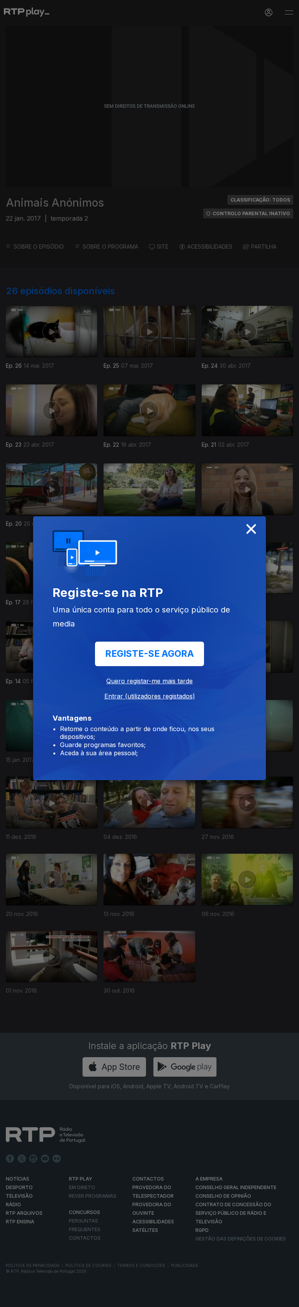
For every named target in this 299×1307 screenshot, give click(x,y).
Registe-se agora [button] (149, 653)
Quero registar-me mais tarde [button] (149, 681)
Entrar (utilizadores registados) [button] (149, 696)
